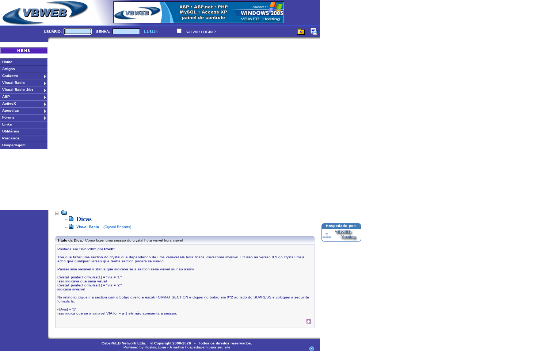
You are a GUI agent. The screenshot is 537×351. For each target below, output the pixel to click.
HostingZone (155, 347)
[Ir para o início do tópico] (308, 322)
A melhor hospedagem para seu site (200, 347)
